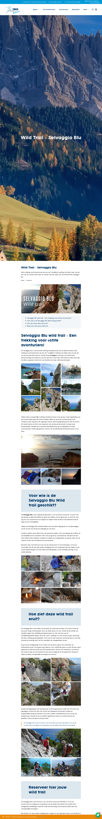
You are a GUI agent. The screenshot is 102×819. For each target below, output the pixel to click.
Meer (85, 9)
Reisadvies (76, 9)
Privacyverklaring (95, 3)
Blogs (22, 280)
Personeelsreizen (49, 9)
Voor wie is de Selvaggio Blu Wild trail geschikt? (44, 321)
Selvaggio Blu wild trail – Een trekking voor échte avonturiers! (49, 318)
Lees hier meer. (41, 817)
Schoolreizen (63, 9)
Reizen (35, 9)
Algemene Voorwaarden (92, 1)
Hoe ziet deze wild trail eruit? (37, 323)
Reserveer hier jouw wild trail (37, 326)
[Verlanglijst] (93, 9)
